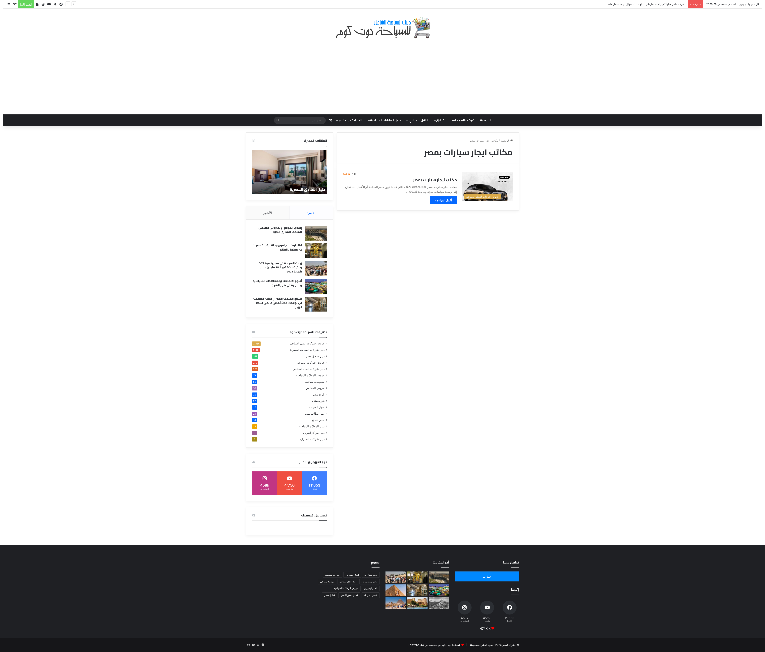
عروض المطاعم (315, 388)
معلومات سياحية (315, 381)
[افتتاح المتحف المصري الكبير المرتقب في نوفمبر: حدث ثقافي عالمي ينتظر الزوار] (316, 304)
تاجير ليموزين (370, 588)
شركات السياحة (464, 120)
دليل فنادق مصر (315, 356)
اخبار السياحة (317, 407)
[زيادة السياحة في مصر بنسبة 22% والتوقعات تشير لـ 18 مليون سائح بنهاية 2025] (316, 268)
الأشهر (268, 213)
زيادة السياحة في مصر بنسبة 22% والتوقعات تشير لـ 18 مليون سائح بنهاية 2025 (280, 267)
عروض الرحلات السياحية (346, 588)
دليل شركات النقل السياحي (309, 369)
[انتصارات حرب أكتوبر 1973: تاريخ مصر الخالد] (439, 603)
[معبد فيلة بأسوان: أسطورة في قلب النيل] (417, 603)
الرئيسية (485, 120)
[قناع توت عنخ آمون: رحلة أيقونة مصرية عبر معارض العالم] (316, 250)
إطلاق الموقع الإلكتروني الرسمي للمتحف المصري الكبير (280, 229)
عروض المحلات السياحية (310, 375)
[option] (285, 172)
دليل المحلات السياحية (312, 426)
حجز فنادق (318, 420)
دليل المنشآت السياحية (385, 120)
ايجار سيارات (370, 574)
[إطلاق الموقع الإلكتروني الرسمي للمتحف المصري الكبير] (316, 233)
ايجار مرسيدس (332, 574)
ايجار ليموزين (352, 574)
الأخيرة (311, 213)
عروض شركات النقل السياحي (307, 343)
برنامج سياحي (327, 581)
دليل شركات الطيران (312, 439)
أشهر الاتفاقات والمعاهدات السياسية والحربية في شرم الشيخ (277, 283)
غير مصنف (318, 400)
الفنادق (441, 120)
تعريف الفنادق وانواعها (300, 189)
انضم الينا (26, 4)
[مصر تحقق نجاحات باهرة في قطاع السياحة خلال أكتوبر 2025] (395, 603)
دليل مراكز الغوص (314, 432)
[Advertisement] (382, 74)
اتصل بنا (487, 576)
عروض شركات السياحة (311, 362)
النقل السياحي (418, 120)
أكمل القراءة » (443, 200)
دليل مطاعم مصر (314, 413)
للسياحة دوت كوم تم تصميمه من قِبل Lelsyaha (434, 644)
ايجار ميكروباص (369, 581)
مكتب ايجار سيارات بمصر (435, 179)
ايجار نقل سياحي (347, 581)
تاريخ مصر (319, 394)
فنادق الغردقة (370, 595)
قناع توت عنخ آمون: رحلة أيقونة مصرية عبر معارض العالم (277, 247)
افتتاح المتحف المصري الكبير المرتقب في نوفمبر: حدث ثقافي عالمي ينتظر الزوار (277, 303)
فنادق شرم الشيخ (349, 595)
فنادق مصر (329, 595)
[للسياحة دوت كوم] (382, 27)
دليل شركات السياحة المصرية (307, 349)
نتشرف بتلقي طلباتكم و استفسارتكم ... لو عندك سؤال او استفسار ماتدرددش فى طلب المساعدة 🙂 (630, 4)
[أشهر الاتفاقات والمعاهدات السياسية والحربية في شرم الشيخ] (316, 286)
